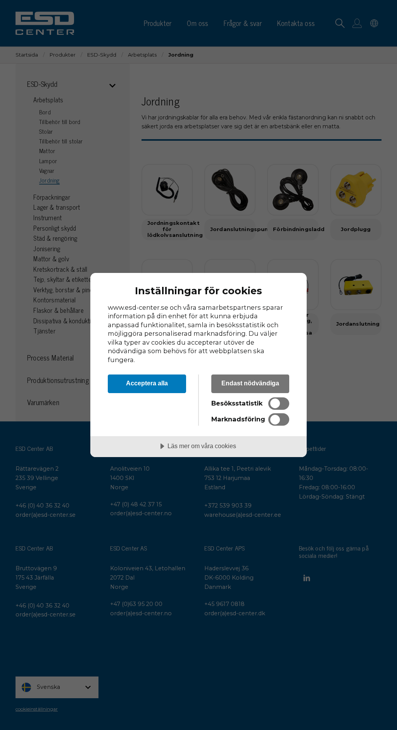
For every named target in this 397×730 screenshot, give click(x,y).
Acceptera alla (147, 383)
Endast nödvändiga (250, 383)
